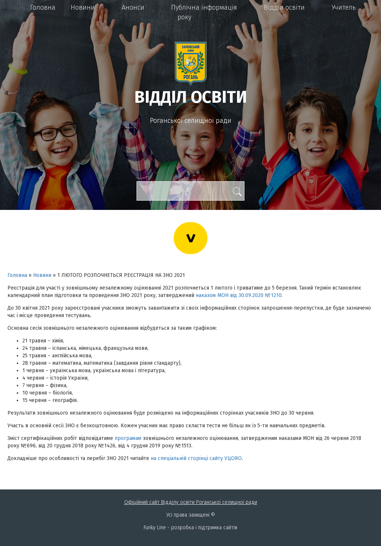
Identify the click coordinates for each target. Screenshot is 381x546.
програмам (128, 438)
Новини (83, 7)
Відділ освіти (284, 7)
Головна (42, 7)
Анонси (133, 7)
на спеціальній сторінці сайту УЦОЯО (196, 458)
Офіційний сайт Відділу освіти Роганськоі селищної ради (190, 502)
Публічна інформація (204, 7)
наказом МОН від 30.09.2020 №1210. (239, 295)
